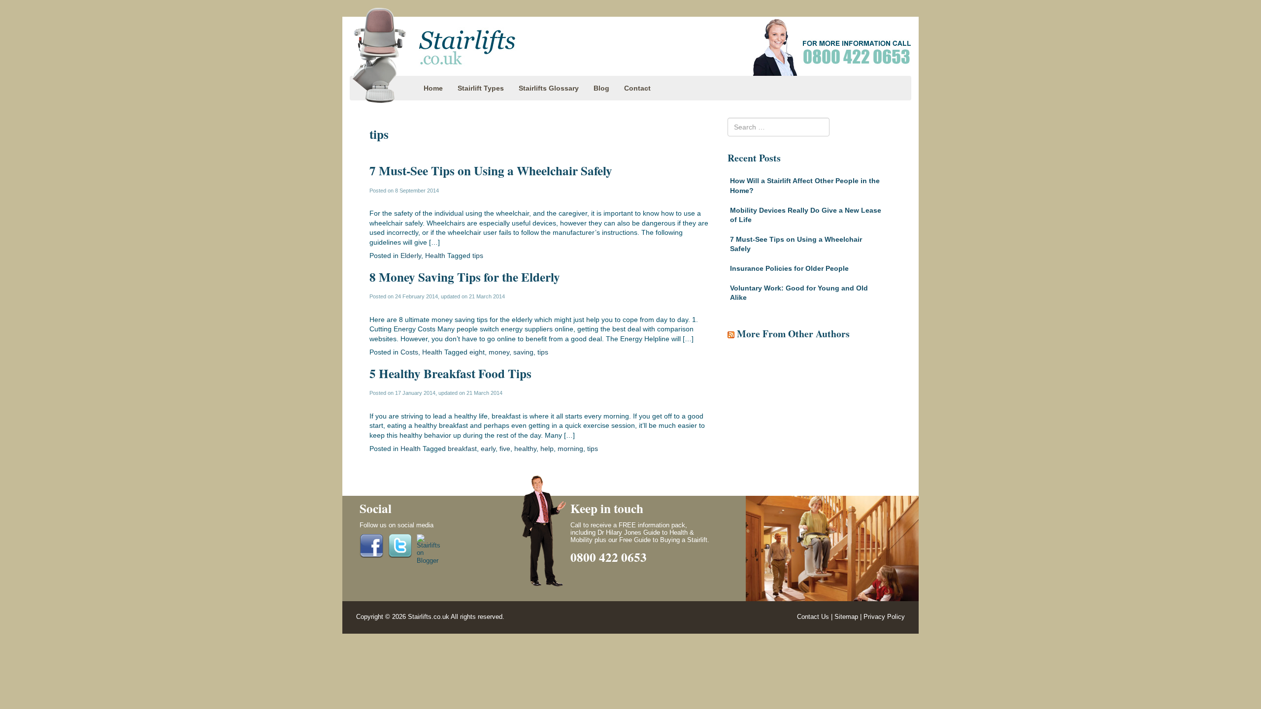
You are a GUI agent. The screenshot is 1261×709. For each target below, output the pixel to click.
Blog (601, 88)
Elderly (410, 255)
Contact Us (813, 616)
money (499, 352)
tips (477, 255)
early (488, 448)
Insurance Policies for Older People (789, 268)
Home (433, 88)
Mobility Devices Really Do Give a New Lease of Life (805, 215)
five (504, 448)
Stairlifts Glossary (549, 88)
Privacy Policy (884, 616)
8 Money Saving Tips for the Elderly (464, 277)
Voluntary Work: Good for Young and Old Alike (799, 293)
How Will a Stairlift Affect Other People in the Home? (805, 185)
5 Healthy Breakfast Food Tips (450, 373)
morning (570, 448)
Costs (409, 352)
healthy (525, 448)
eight (477, 352)
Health (435, 255)
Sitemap (846, 616)
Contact (637, 88)
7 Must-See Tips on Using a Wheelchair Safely (490, 170)
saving (523, 352)
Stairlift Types (481, 88)
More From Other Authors (793, 333)
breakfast (462, 448)
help (547, 448)
